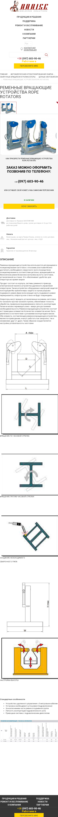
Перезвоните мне (29, 66)
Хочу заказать (29, 206)
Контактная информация (30, 49)
